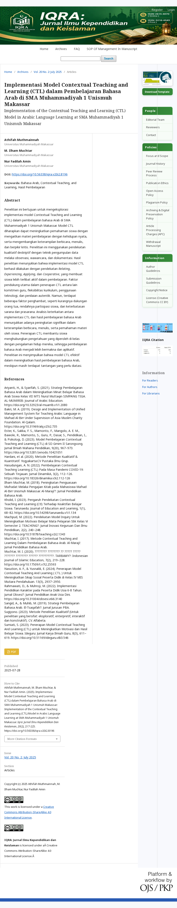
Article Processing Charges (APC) (155, 230)
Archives (61, 49)
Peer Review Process (154, 173)
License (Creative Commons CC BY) (157, 300)
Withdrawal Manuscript (153, 244)
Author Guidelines (153, 269)
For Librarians (151, 393)
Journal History (155, 164)
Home (44, 49)
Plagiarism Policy (157, 202)
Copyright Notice (157, 290)
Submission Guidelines (153, 280)
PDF (13, 652)
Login (171, 10)
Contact (151, 135)
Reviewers (153, 127)
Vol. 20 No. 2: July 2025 (48, 72)
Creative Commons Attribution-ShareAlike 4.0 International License (29, 812)
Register (157, 10)
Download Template (157, 91)
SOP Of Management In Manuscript (112, 49)
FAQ (77, 49)
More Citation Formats (22, 739)
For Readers (150, 380)
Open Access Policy (154, 193)
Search (108, 58)
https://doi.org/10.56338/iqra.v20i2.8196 (40, 174)
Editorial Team (155, 120)
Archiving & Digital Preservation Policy (157, 214)
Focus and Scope (157, 156)
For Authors (149, 387)
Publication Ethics (157, 183)
